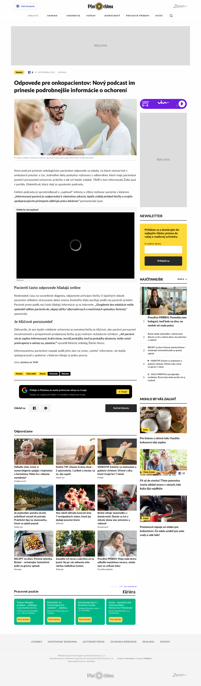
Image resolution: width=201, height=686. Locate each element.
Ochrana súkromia (124, 642)
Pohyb (145, 518)
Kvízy (159, 16)
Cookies (36, 642)
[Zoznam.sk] (180, 6)
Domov (165, 642)
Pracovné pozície (26, 591)
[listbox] (177, 279)
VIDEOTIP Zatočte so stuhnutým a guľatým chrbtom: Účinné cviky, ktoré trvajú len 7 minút (165, 364)
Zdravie (33, 16)
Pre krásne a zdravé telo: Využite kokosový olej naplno (159, 440)
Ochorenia (53, 374)
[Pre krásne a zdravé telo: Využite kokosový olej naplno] (163, 420)
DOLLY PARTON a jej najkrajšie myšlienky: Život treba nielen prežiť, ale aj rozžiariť (166, 377)
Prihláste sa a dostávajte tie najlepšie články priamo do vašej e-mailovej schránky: (162, 233)
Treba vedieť (31, 374)
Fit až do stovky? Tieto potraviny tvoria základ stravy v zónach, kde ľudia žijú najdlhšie (160, 484)
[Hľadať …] (171, 16)
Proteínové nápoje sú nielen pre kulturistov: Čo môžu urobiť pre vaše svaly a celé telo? (162, 531)
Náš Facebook (28, 6)
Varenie (52, 16)
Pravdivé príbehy (138, 16)
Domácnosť (112, 16)
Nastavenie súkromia (62, 642)
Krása (145, 430)
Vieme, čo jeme (149, 472)
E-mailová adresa (153, 244)
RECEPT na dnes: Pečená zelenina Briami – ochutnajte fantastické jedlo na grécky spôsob (167, 351)
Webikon (148, 658)
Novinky (19, 72)
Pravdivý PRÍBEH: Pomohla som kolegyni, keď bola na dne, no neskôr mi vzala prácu (167, 321)
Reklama (148, 642)
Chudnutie (73, 16)
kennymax (130, 658)
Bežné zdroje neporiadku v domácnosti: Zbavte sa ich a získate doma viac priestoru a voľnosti (167, 337)
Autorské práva (94, 642)
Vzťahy (91, 16)
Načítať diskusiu (121, 408)
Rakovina (65, 374)
